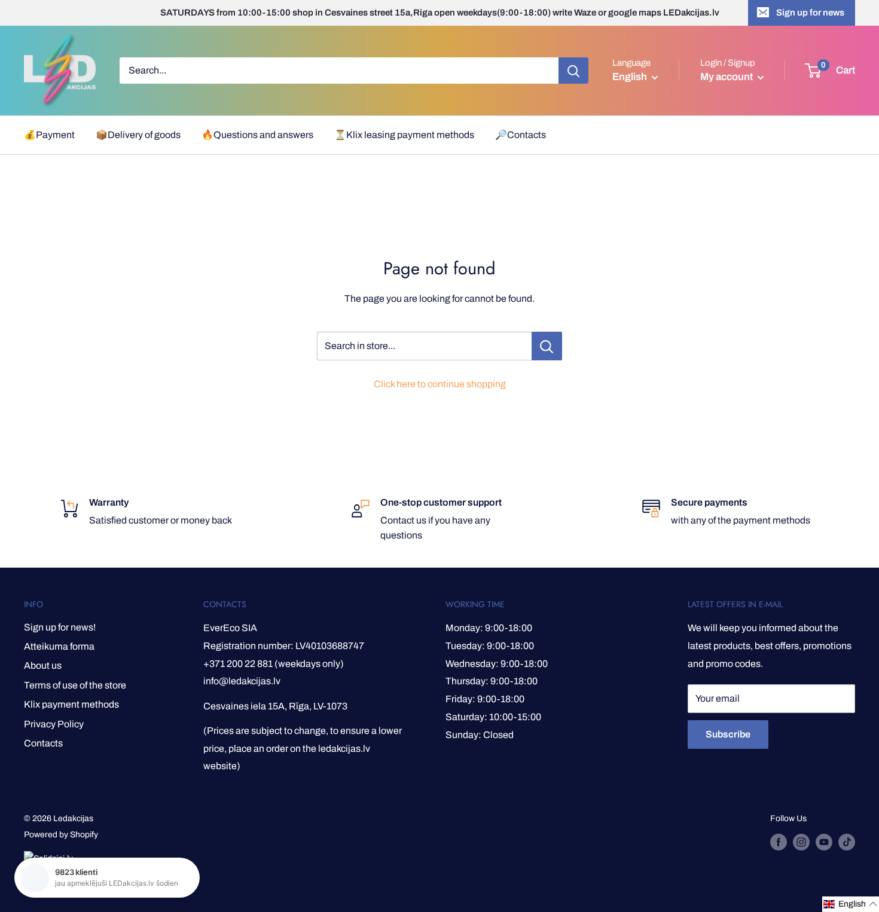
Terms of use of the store (75, 685)
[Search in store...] (547, 346)
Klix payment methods (71, 704)
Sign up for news (810, 12)
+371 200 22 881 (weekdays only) (273, 664)
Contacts (43, 743)
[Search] (573, 70)
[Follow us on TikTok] (846, 842)
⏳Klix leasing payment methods (404, 135)
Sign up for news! (60, 627)
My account (727, 76)
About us (43, 665)
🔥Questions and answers (257, 135)
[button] (850, 904)
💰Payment (49, 135)
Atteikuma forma (59, 646)
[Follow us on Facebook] (778, 842)
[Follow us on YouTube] (824, 842)
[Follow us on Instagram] (801, 842)
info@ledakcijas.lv (241, 681)
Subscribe (728, 734)
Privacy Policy (54, 724)
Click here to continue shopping (440, 384)
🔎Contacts (520, 135)
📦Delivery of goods (138, 135)
